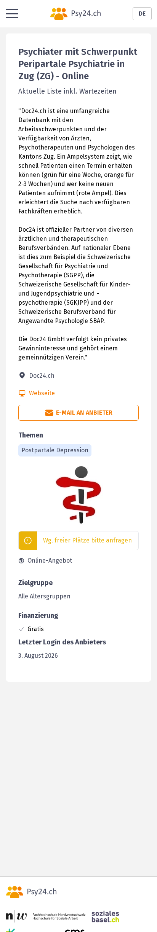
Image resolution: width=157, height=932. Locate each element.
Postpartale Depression (54, 450)
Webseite (42, 393)
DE (142, 13)
